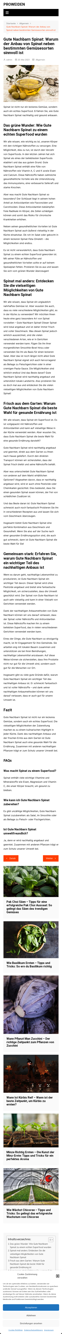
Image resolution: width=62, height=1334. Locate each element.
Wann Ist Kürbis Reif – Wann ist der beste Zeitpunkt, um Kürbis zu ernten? (29, 1101)
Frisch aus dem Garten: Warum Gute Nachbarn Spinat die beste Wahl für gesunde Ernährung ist (27, 1264)
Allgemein (40, 59)
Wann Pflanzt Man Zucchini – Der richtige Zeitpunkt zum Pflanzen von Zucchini (30, 1042)
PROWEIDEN (14, 4)
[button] (57, 1276)
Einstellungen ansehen (31, 1323)
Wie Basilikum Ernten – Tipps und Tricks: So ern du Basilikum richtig (29, 964)
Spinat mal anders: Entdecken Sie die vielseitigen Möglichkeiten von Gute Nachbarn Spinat (27, 1254)
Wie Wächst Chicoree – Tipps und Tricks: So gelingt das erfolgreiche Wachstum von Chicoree (29, 1213)
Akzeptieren (31, 1307)
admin (9, 59)
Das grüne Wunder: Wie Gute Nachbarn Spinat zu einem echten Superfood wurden (30, 1245)
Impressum (49, 1330)
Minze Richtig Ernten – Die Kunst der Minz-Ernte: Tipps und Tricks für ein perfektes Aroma (30, 1155)
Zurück (12, 858)
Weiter (49, 858)
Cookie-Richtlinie (16, 1330)
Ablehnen (31, 1315)
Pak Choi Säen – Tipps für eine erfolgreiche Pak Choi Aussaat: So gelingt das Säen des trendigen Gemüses (29, 907)
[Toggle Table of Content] (49, 1239)
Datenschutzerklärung (33, 1330)
